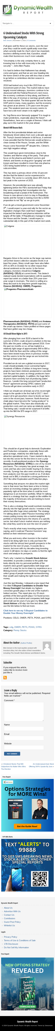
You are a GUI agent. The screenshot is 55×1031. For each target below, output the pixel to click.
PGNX (31, 627)
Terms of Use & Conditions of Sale (20, 940)
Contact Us (9, 915)
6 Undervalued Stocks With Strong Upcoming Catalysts (23, 35)
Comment (9, 700)
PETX (24, 627)
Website (8, 743)
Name (7, 724)
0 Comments (31, 40)
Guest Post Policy (12, 922)
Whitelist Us (9, 925)
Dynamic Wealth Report (27, 1021)
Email (6, 734)
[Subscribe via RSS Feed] (5, 677)
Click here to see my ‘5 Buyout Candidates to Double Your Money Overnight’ (25, 611)
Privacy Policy (10, 937)
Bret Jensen (7, 40)
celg (11, 627)
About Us (8, 908)
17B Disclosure (11, 944)
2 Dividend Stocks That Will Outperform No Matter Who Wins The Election (13, 766)
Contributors (9, 918)
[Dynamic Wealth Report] (27, 16)
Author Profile (26, 643)
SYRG (39, 627)
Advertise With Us (12, 911)
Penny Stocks (20, 630)
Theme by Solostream (45, 1025)
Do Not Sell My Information (16, 947)
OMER (17, 627)
